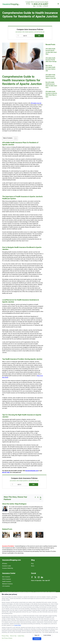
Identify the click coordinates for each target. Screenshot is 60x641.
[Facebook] (35, 497)
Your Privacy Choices (7, 638)
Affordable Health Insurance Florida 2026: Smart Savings (51, 59)
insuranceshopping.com (31, 470)
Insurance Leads (6, 566)
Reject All (37, 635)
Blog (32, 563)
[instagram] (39, 577)
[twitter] (35, 577)
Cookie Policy (17, 625)
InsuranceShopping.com (11, 560)
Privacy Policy (5, 635)
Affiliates (4, 563)
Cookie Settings (47, 635)
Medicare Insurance (7, 583)
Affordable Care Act (36, 103)
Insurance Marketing (7, 568)
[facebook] (32, 577)
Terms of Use (13, 635)
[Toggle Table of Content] (14, 138)
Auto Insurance (6, 576)
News (32, 566)
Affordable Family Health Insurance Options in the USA (51, 76)
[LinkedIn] (40, 497)
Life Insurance (6, 586)
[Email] (40, 499)
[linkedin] (42, 577)
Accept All (36, 638)
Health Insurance (6, 581)
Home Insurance (6, 579)
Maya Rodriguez (20, 504)
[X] (38, 497)
